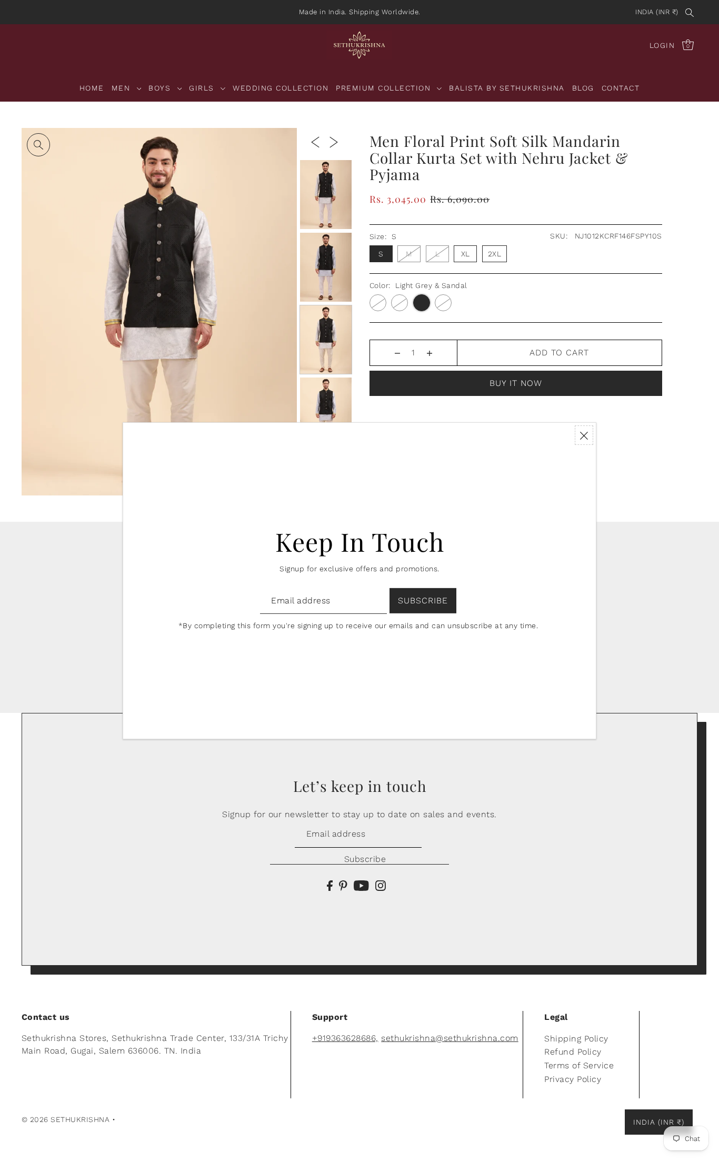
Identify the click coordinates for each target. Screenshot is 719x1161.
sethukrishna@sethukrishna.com (449, 1038)
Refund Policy (573, 1052)
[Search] (690, 12)
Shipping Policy (576, 1039)
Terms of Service (579, 1065)
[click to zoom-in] (38, 144)
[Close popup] (584, 435)
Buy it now (516, 383)
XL (465, 254)
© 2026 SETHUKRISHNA (66, 1119)
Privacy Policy (572, 1079)
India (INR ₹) (656, 12)
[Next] (334, 141)
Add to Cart (559, 353)
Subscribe (365, 859)
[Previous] (315, 141)
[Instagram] (380, 885)
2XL (495, 254)
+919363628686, (345, 1038)
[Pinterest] (343, 885)
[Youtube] (361, 885)
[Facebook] (330, 885)
